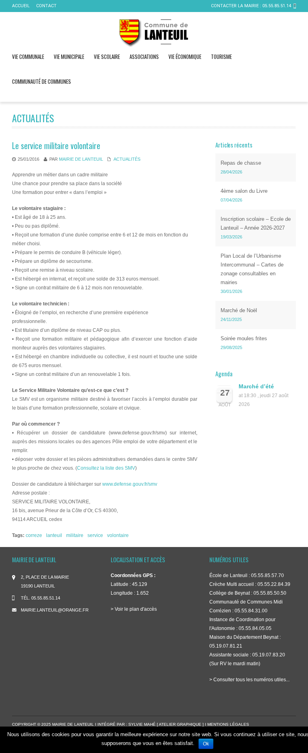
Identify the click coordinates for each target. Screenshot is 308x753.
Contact (46, 5)
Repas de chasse (241, 163)
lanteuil (54, 535)
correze (34, 535)
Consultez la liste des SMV (106, 468)
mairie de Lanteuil (81, 159)
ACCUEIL (21, 5)
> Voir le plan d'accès (134, 609)
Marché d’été (256, 387)
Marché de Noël (239, 310)
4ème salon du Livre (244, 191)
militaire (74, 535)
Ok (206, 744)
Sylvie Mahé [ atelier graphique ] (166, 724)
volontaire (118, 535)
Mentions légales (228, 724)
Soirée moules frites (244, 338)
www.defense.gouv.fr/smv (129, 484)
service (95, 535)
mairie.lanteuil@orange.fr (55, 610)
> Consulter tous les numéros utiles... (249, 679)
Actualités (126, 159)
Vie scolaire (107, 56)
